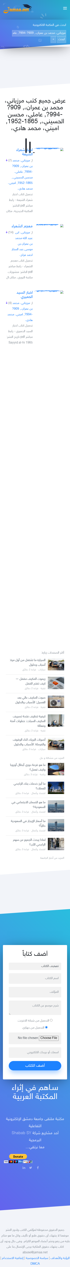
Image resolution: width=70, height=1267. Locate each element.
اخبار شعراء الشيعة (24, 152)
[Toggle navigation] (64, 9)
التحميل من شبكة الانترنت (34, 1021)
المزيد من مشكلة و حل (52, 758)
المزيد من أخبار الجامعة (52, 858)
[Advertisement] (35, 496)
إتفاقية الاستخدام (13, 1258)
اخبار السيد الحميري (25, 294)
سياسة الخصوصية (37, 1258)
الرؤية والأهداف (60, 1258)
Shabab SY (21, 1133)
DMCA (35, 1264)
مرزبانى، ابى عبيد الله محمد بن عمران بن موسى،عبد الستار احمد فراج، (22, 244)
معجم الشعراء (22, 226)
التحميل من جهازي (33, 1028)
